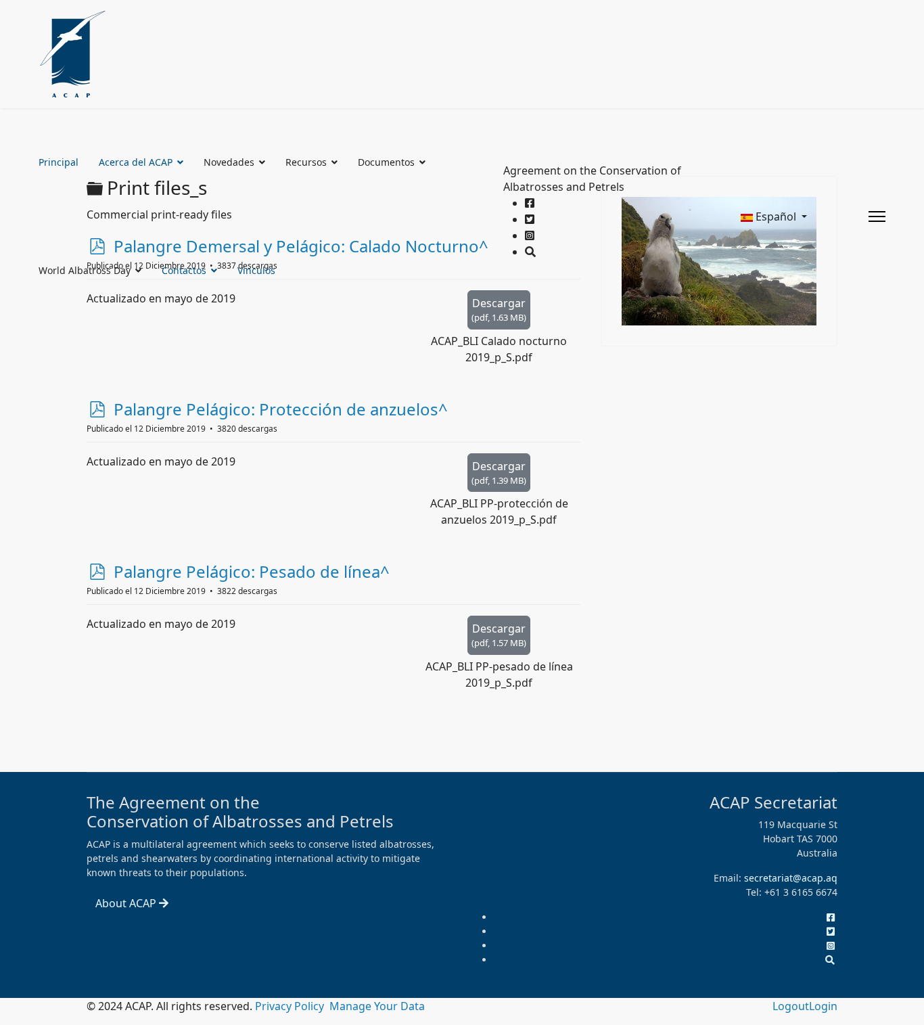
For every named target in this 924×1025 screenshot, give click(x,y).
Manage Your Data (377, 1006)
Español (776, 216)
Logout (790, 1006)
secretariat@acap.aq (790, 877)
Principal (58, 162)
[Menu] (877, 216)
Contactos (184, 270)
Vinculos (256, 270)
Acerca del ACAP (135, 162)
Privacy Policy (291, 1006)
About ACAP (127, 903)
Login (823, 1006)
